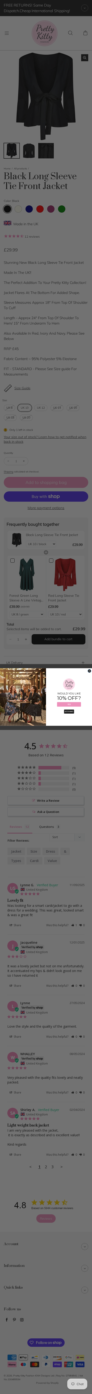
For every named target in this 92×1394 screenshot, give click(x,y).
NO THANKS (69, 711)
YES (69, 704)
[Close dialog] (89, 670)
